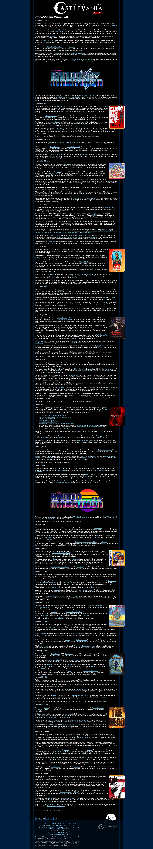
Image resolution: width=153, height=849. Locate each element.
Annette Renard (61, 237)
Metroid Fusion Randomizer (47, 420)
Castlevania (58, 451)
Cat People (49, 31)
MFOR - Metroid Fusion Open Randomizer (82, 274)
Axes (65, 537)
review (100, 192)
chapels (49, 539)
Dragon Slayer (96, 214)
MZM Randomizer (101, 335)
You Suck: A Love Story (92, 474)
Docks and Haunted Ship (74, 612)
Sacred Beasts (95, 587)
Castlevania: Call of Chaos (79, 695)
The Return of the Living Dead (56, 596)
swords (89, 750)
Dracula (87, 235)
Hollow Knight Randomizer (47, 419)
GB (56, 818)
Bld (44, 818)
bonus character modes (90, 671)
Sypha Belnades (58, 627)
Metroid (50, 274)
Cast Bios (77, 231)
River (44, 754)
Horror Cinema (59, 31)
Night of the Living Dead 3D (54, 660)
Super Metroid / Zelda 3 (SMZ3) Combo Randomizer (55, 423)
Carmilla (74, 237)
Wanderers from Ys (51, 116)
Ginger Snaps (51, 36)
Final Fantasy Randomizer (59, 482)
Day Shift (64, 249)
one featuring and (89, 426)
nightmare (91, 425)
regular (81, 425)
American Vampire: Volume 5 (76, 53)
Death (69, 701)
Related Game (55, 654)
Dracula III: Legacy (41, 257)
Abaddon (107, 535)
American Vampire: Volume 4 (60, 567)
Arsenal (58, 370)
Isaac (91, 757)
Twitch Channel (85, 95)
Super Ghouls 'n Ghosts (64, 319)
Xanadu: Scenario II (73, 147)
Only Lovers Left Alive (108, 389)
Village (47, 785)
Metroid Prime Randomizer (47, 422)
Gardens (86, 641)
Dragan (74, 559)
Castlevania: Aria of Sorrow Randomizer (51, 415)
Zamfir (90, 627)
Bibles (75, 470)
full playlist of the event (85, 411)
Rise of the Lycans (86, 262)
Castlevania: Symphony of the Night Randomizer (54, 417)
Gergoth (80, 237)
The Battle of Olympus (50, 209)
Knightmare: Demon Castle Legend (85, 646)
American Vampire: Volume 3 (84, 590)
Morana (68, 792)
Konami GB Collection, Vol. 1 (61, 553)
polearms (60, 751)
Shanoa (64, 232)
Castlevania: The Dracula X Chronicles (86, 198)
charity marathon (93, 482)
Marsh (57, 680)
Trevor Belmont (86, 232)
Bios (75, 369)
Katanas (70, 684)
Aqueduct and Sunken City (85, 370)
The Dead (77, 767)
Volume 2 (89, 762)
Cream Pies (47, 370)
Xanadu (72, 179)
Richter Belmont (56, 232)
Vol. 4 (86, 291)
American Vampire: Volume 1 (56, 806)
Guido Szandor (110, 369)
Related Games (55, 147)
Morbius (97, 346)
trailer (70, 164)
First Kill (102, 457)
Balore (69, 237)
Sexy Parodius (84, 192)
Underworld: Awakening (78, 122)
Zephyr (94, 456)
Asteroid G (51, 173)
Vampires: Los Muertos (77, 633)
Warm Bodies (59, 128)
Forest (43, 668)
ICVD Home (38, 810)
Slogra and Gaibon (92, 237)
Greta (53, 717)
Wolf (46, 375)
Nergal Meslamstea (47, 437)
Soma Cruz (96, 235)
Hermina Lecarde (56, 235)
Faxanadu (56, 325)
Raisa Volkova (61, 470)
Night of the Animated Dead (80, 720)
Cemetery (105, 437)
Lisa (56, 717)
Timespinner (69, 654)
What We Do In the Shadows (69, 142)
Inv (37, 818)
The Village (57, 753)
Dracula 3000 (64, 689)
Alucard (89, 231)
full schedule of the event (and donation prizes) (70, 97)
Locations (102, 370)
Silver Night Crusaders (54, 47)
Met (48, 818)
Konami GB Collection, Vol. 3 (70, 725)
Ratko (104, 701)
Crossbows (61, 437)
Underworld (63, 383)
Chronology (51, 241)
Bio (101, 436)
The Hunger (61, 387)
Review (54, 725)
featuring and (55, 428)
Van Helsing (39, 343)
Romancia (60, 106)
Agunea (86, 615)
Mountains (68, 714)
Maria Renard (46, 232)
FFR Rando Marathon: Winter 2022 (80, 59)
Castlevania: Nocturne (105, 450)
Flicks (50, 142)
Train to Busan (48, 41)
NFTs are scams (81, 737)
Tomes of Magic (71, 664)
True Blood (90, 269)
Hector (84, 757)
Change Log (47, 810)
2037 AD (76, 241)
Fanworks (72, 47)
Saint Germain (65, 717)
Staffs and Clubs (81, 640)
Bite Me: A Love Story (85, 440)
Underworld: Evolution (72, 302)
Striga (76, 792)
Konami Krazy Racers (55, 154)
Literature (57, 53)
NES (52, 818)
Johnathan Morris (108, 231)
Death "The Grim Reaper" (76, 235)
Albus (84, 231)
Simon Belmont (73, 232)
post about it (98, 528)
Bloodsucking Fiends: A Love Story (86, 542)
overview (84, 154)
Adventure (62, 223)
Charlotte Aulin (97, 231)
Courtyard (38, 471)
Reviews (60, 290)
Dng (40, 818)
